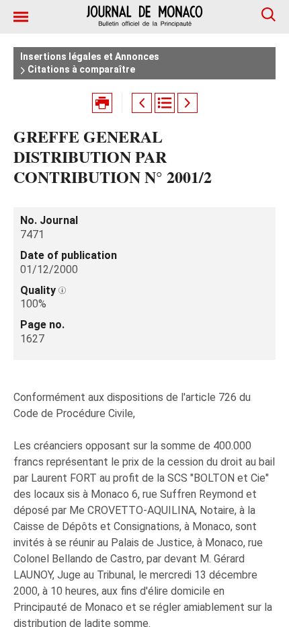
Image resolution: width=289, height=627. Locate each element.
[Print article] (102, 103)
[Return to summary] (165, 103)
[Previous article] (142, 103)
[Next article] (187, 103)
